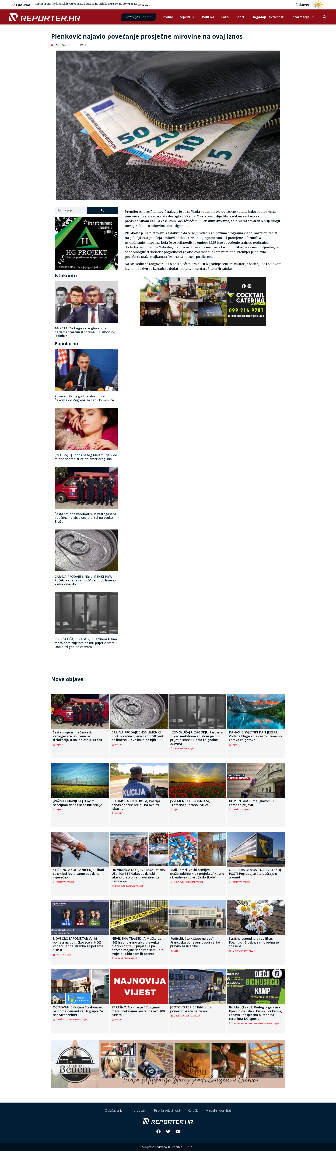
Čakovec (130, 885)
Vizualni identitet (218, 1110)
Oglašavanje (114, 1110)
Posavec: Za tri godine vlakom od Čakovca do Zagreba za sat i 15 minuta (84, 398)
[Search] (102, 210)
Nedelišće (190, 882)
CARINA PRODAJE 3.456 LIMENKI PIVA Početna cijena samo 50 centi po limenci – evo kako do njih (85, 580)
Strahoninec (74, 1019)
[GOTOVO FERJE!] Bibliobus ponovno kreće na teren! (190, 1009)
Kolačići (193, 1110)
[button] (324, 17)
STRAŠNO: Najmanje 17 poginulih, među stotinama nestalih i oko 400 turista (138, 1011)
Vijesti (185, 17)
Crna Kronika (181, 748)
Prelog (262, 1023)
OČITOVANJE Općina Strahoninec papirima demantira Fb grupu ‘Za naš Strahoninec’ (78, 1011)
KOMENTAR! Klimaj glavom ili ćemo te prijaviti (251, 803)
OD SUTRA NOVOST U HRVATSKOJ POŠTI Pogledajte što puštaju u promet (255, 873)
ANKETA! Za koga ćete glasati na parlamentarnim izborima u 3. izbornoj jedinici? (85, 332)
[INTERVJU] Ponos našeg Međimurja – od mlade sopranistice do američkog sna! (86, 457)
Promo (168, 17)
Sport (240, 17)
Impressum (138, 1110)
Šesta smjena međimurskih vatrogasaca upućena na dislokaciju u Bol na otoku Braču (86, 3)
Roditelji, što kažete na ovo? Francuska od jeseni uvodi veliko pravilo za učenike (195, 942)
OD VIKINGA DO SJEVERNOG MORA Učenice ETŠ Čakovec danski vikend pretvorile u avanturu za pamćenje (138, 875)
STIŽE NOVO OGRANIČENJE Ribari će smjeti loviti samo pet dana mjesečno (78, 873)
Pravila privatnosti (167, 1110)
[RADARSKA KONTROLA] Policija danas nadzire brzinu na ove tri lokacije (135, 805)
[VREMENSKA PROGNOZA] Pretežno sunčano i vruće (190, 803)
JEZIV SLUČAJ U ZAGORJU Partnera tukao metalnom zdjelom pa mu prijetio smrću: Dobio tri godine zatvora (86, 643)
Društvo (237, 809)
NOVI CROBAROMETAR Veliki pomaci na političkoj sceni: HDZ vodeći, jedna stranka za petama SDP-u (78, 944)
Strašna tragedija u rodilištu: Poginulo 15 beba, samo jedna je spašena (254, 942)
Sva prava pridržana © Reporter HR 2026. (168, 1147)
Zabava (196, 1015)
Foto (225, 17)
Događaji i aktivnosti (268, 17)
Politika (208, 17)
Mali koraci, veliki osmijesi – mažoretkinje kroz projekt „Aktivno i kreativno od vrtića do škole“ (197, 873)
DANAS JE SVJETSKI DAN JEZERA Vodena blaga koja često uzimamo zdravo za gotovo (255, 736)
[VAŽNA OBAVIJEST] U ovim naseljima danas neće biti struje (77, 803)
